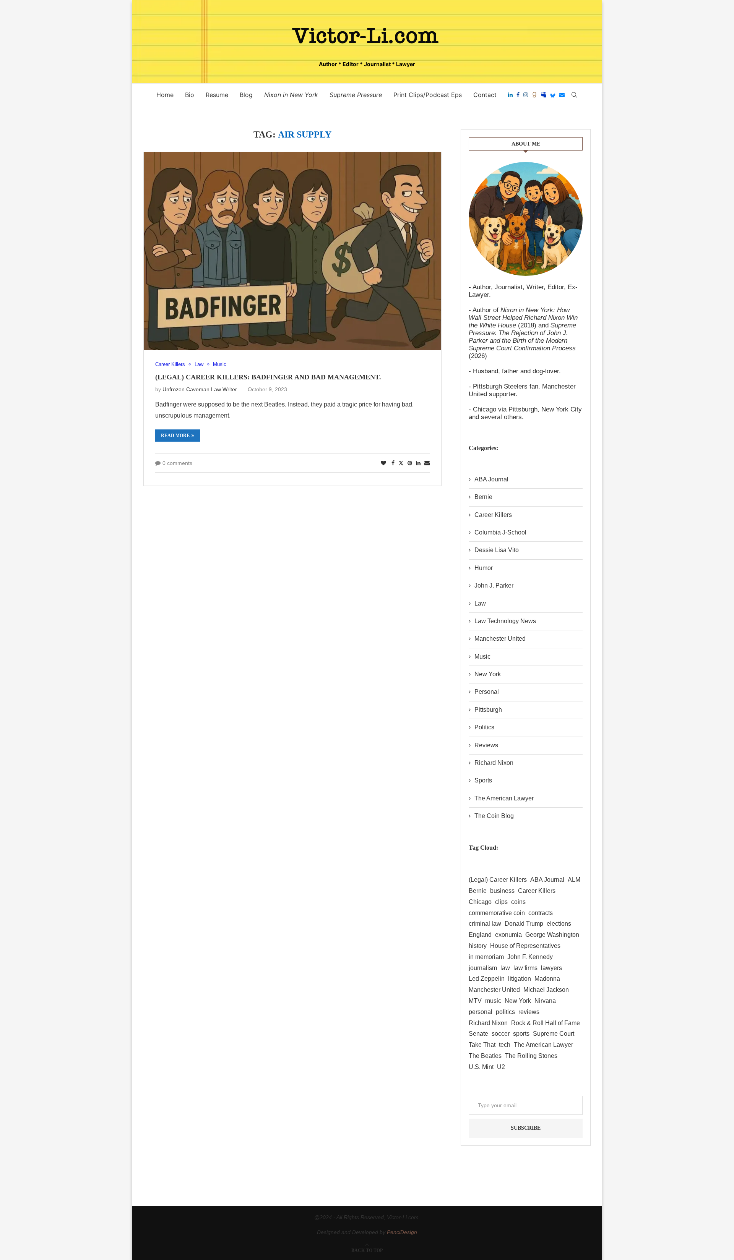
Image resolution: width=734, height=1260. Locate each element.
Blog (246, 95)
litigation (519, 978)
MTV (475, 1001)
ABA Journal (491, 479)
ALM (574, 879)
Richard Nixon (493, 763)
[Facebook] (518, 95)
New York (487, 674)
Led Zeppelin (487, 978)
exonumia (508, 934)
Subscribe (526, 1128)
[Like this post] (383, 463)
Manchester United (500, 638)
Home (165, 95)
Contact (485, 95)
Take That (482, 1044)
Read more (175, 435)
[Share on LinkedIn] (418, 463)
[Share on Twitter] (401, 463)
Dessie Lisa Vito (496, 550)
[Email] (562, 95)
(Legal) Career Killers (498, 879)
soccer (501, 1033)
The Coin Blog (494, 816)
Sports (483, 780)
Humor (483, 568)
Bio (189, 95)
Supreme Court (553, 1033)
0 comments (177, 463)
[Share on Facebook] (393, 463)
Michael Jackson (546, 989)
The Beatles (485, 1056)
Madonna (547, 978)
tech (504, 1044)
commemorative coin (497, 913)
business (502, 891)
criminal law (485, 923)
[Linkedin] (510, 95)
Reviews (486, 745)
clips (501, 902)
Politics (484, 727)
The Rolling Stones (531, 1056)
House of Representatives (525, 946)
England (480, 934)
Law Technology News (505, 621)
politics (505, 1012)
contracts (540, 913)
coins (518, 902)
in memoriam (486, 957)
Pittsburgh (488, 709)
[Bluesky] (552, 95)
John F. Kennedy (530, 957)
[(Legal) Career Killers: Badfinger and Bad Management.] (292, 251)
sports (521, 1033)
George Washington (552, 934)
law (505, 968)
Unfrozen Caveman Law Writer (199, 389)
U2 (501, 1067)
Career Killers (493, 515)
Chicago (480, 902)
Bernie (483, 497)
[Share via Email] (427, 463)
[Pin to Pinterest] (410, 463)
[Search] (574, 95)
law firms (525, 968)
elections (559, 923)
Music (482, 656)
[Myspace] (543, 95)
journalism (483, 968)
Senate (478, 1033)
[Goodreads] (534, 95)
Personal (486, 691)
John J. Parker (493, 585)
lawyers (551, 968)
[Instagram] (525, 95)
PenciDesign (402, 1232)
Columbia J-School (500, 532)
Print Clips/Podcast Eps (427, 95)
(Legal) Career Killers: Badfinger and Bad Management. (268, 377)
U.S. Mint (481, 1067)
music (493, 1001)
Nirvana (545, 1001)
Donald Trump (524, 923)
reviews (528, 1012)
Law (480, 603)
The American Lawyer (504, 798)
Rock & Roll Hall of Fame (545, 1023)
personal (480, 1012)
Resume (217, 95)
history (478, 946)
